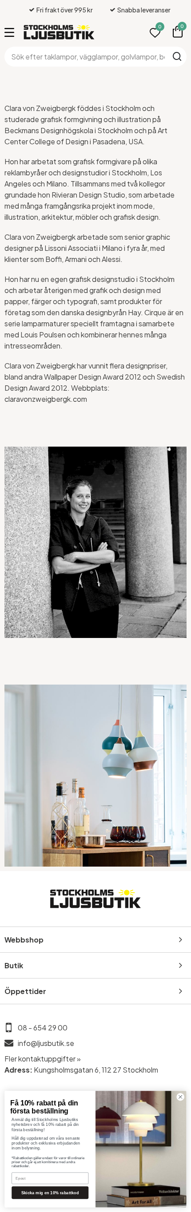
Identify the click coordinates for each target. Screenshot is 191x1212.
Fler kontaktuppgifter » (42, 1058)
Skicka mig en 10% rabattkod (50, 1192)
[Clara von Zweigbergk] (95, 542)
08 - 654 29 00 (43, 1027)
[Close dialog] (180, 1097)
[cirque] (95, 776)
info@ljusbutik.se (46, 1043)
